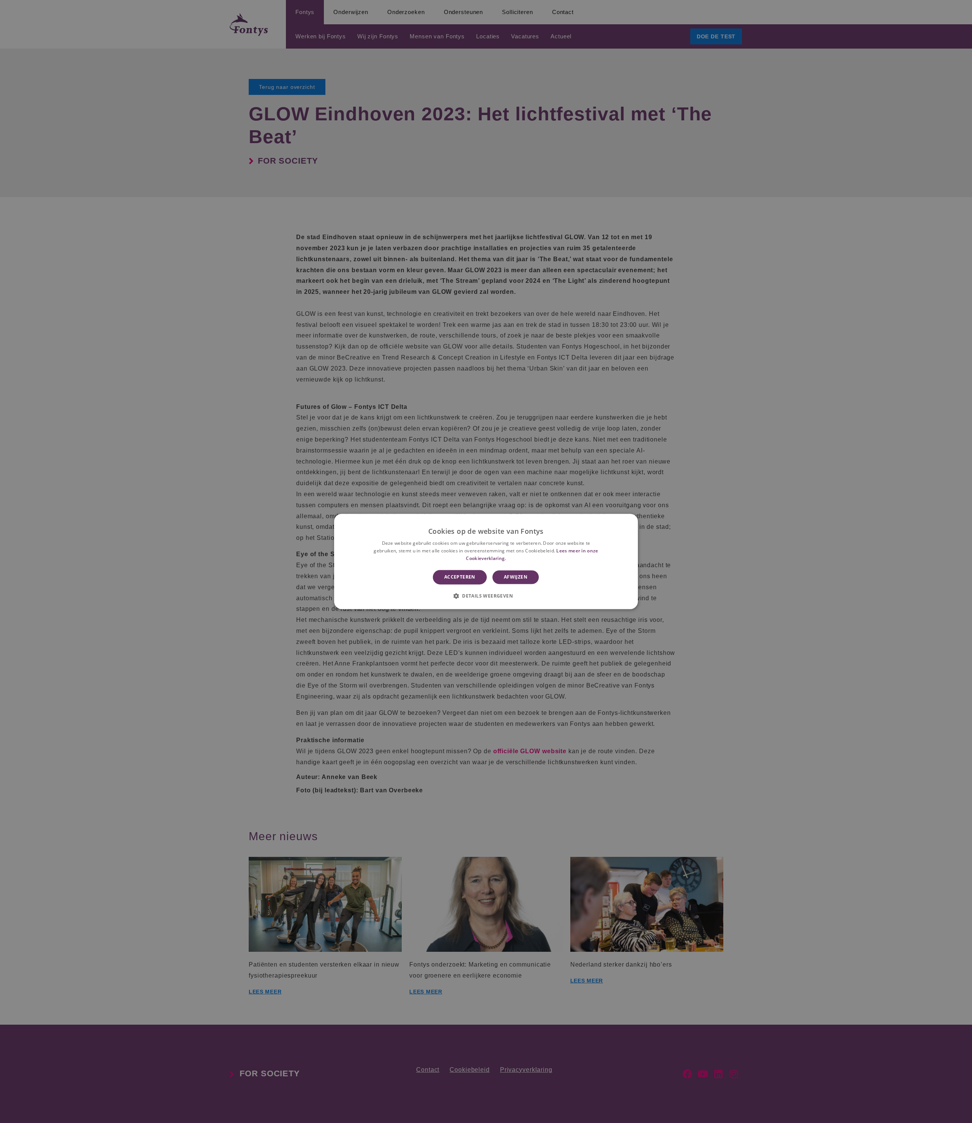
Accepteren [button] (459, 577)
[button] (486, 596)
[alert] (486, 561)
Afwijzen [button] (515, 577)
